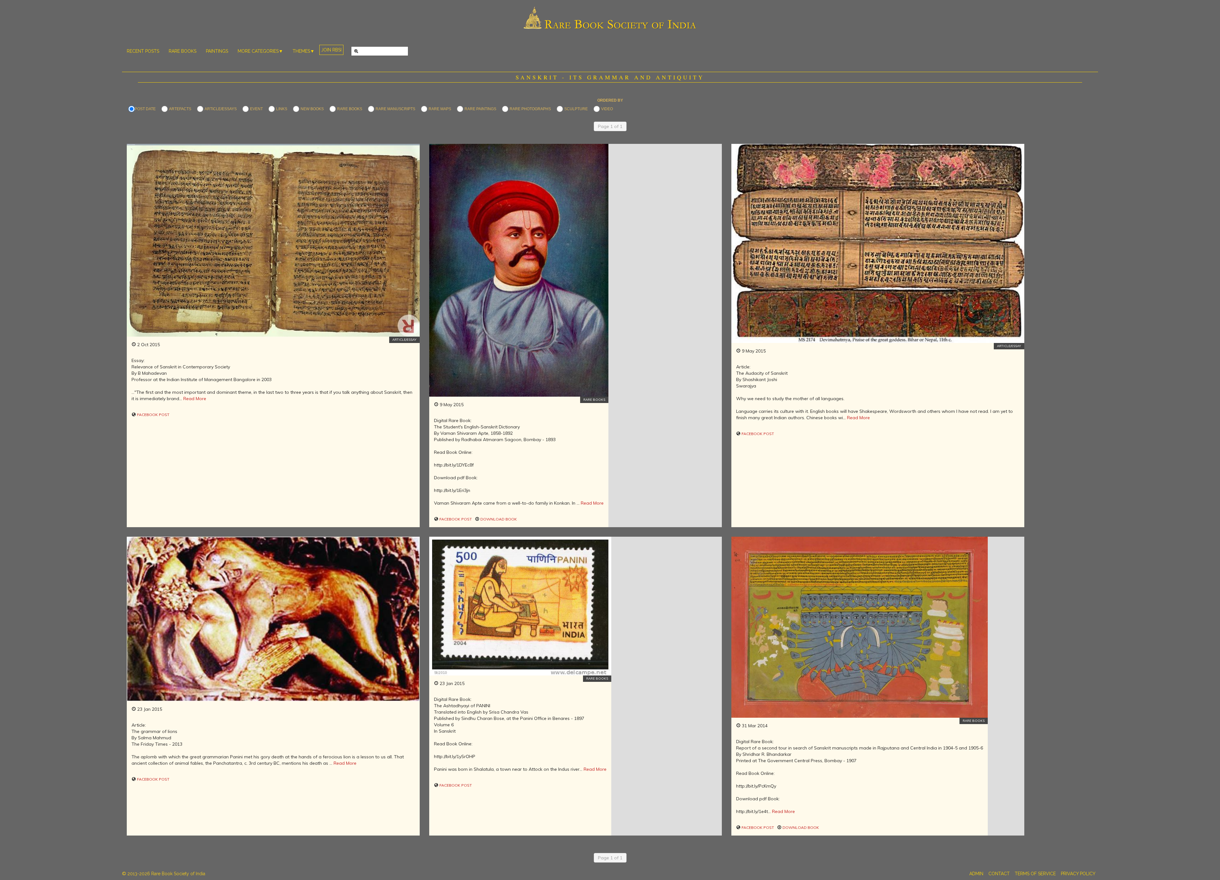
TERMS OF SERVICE (1035, 873)
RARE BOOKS (182, 51)
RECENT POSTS (143, 51)
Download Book (498, 519)
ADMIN (976, 873)
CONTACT (999, 873)
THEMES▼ (304, 51)
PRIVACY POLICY (1078, 873)
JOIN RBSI (331, 49)
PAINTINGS (217, 51)
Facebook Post (152, 414)
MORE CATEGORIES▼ (260, 51)
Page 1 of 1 (610, 126)
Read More (194, 398)
